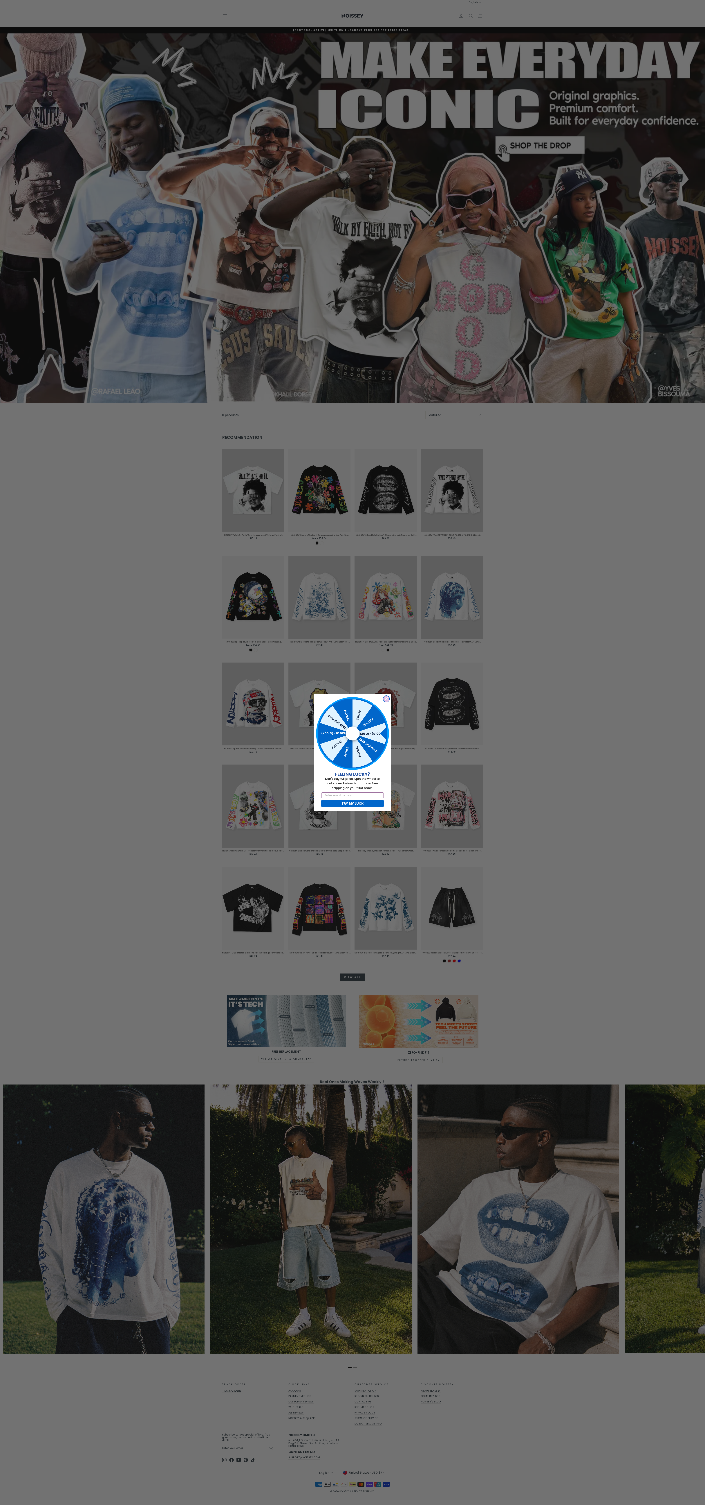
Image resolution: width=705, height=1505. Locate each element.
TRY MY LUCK (352, 803)
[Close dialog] (386, 699)
